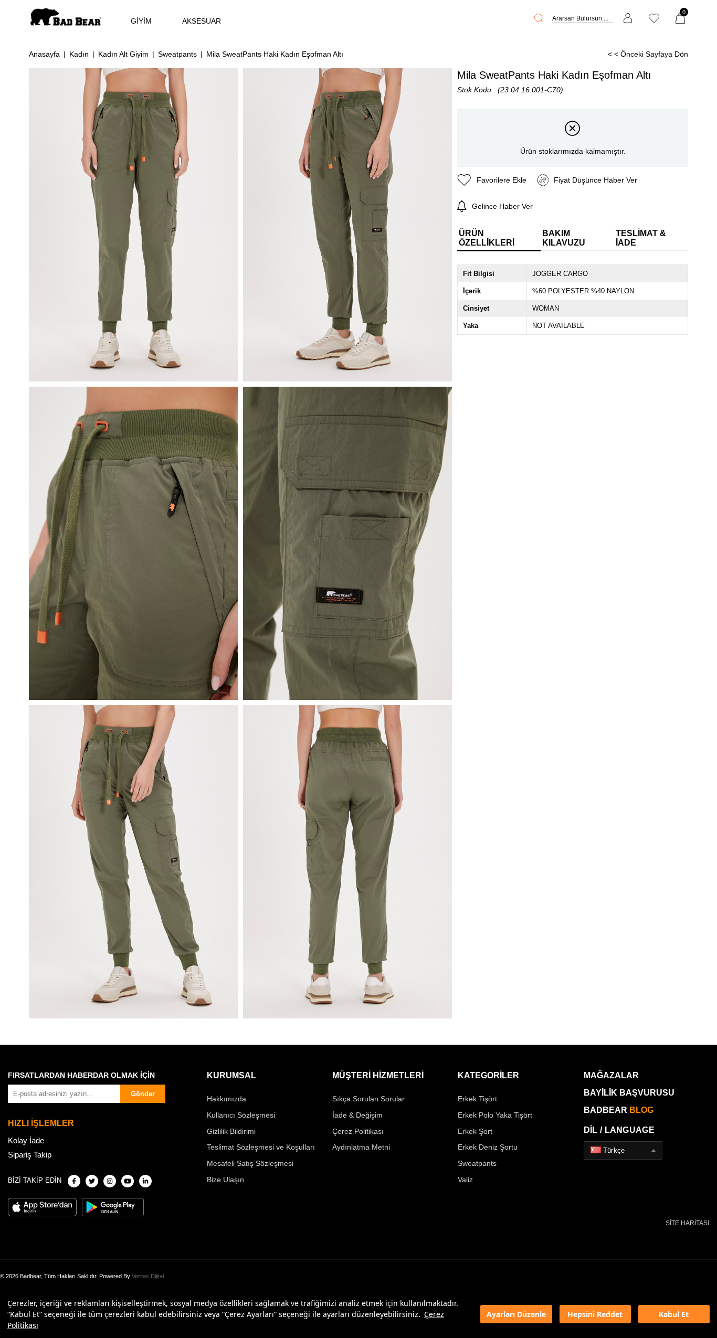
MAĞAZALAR (611, 1075)
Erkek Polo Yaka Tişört (495, 1115)
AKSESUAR (201, 21)
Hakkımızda (226, 1099)
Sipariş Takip (29, 1154)
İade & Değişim (357, 1115)
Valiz (465, 1179)
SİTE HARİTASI (687, 1223)
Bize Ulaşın (225, 1179)
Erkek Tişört (477, 1099)
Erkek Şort (475, 1131)
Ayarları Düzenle (516, 1314)
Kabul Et (674, 1314)
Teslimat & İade (641, 238)
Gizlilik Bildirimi (231, 1131)
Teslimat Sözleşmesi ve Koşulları (261, 1147)
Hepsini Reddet (595, 1314)
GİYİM (141, 21)
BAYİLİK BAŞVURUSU (629, 1092)
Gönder (143, 1094)
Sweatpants (477, 1163)
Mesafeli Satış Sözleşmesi (250, 1163)
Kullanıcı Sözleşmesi (241, 1115)
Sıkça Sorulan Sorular (368, 1099)
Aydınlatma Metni (361, 1147)
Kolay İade (26, 1140)
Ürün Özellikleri (486, 238)
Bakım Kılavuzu (563, 238)
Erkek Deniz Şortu (488, 1147)
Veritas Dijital (148, 1276)
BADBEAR (618, 1110)
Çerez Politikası (358, 1131)
